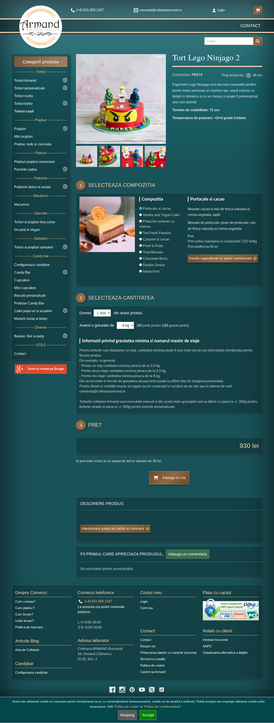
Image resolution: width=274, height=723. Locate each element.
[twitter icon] (151, 690)
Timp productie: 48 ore (241, 75)
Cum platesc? (25, 608)
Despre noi (147, 646)
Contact (250, 25)
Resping (127, 715)
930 (245, 445)
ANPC (207, 646)
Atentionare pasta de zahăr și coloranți (113, 528)
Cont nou (146, 608)
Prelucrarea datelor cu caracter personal (168, 652)
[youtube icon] (141, 690)
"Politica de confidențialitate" (162, 706)
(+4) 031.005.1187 (98, 601)
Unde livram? (24, 621)
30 (140, 325)
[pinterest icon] (132, 690)
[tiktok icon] (161, 690)
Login (221, 10)
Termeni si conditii (152, 659)
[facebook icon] (112, 690)
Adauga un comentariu (187, 554)
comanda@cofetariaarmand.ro (160, 10)
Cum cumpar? (25, 601)
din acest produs (127, 313)
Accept (148, 715)
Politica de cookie (152, 665)
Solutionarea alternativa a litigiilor (225, 652)
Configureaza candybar (32, 265)
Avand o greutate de (96, 325)
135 (165, 325)
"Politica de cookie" (127, 706)
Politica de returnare (29, 627)
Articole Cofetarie (27, 650)
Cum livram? (24, 614)
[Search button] (257, 41)
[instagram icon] (122, 690)
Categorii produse (40, 61)
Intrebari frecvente (215, 640)
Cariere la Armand (152, 672)
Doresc (86, 313)
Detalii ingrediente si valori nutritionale (220, 258)
